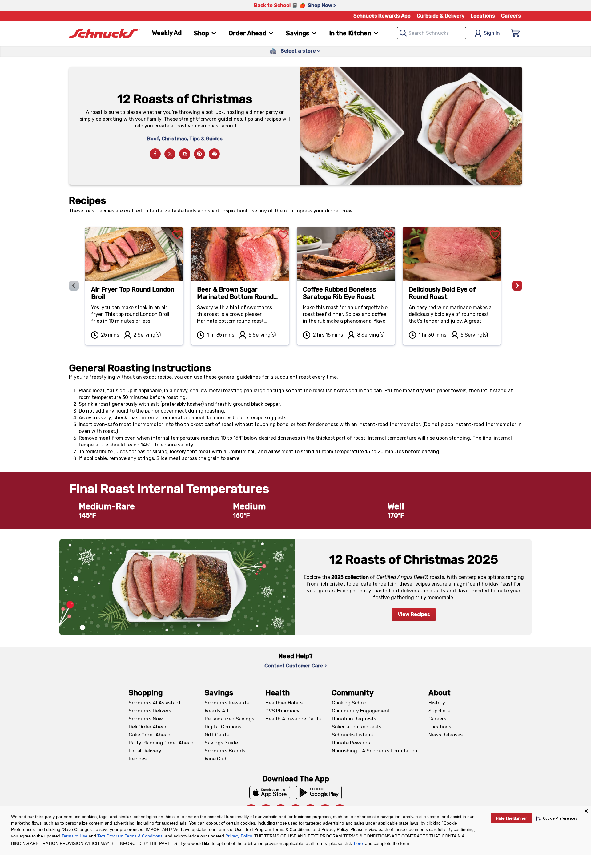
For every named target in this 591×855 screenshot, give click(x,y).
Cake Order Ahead (150, 735)
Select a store (298, 51)
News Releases (445, 735)
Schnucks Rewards (227, 703)
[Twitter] (169, 153)
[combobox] (431, 33)
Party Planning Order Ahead (161, 743)
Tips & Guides (206, 139)
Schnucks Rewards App (382, 16)
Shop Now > (322, 5)
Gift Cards (217, 735)
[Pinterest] (199, 153)
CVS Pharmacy (282, 711)
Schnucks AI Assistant (155, 703)
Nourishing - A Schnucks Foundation (374, 751)
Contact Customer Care (293, 666)
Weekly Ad (167, 33)
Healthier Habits (284, 703)
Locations (483, 16)
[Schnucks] (104, 33)
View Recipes (414, 614)
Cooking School (350, 703)
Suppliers (439, 711)
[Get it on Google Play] (319, 792)
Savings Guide (221, 743)
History (436, 703)
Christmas (174, 139)
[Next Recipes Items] (517, 286)
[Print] (214, 153)
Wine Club (216, 759)
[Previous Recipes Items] (74, 286)
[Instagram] (184, 153)
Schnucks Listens (352, 735)
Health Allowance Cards (293, 719)
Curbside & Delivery (440, 16)
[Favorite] (177, 227)
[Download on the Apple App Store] (269, 792)
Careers (511, 16)
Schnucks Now (146, 719)
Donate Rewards (351, 743)
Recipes (138, 759)
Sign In (492, 33)
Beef (153, 139)
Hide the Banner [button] (511, 818)
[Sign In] (515, 33)
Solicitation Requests (356, 727)
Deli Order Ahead (148, 727)
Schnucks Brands (225, 751)
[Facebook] (155, 153)
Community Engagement (361, 711)
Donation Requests (354, 719)
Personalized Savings (229, 719)
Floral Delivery (145, 751)
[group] (295, 285)
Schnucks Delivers (150, 711)
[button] (557, 818)
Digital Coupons (223, 727)
